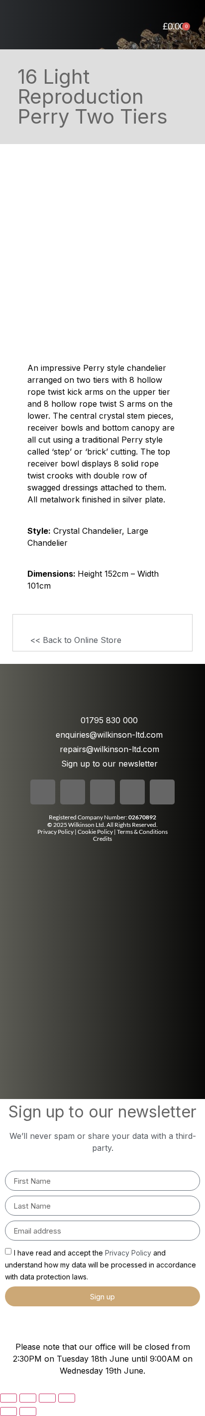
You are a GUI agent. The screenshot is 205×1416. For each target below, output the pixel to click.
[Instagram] (72, 792)
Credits (102, 838)
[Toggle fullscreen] (27, 1398)
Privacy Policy (55, 831)
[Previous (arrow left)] (8, 1411)
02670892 (142, 817)
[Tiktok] (102, 792)
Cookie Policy (96, 831)
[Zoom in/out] (8, 1398)
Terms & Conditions (142, 831)
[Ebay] (162, 792)
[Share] (47, 1398)
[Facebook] (42, 792)
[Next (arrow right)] (27, 1411)
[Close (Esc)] (66, 1398)
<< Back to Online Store (75, 640)
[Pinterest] (132, 792)
